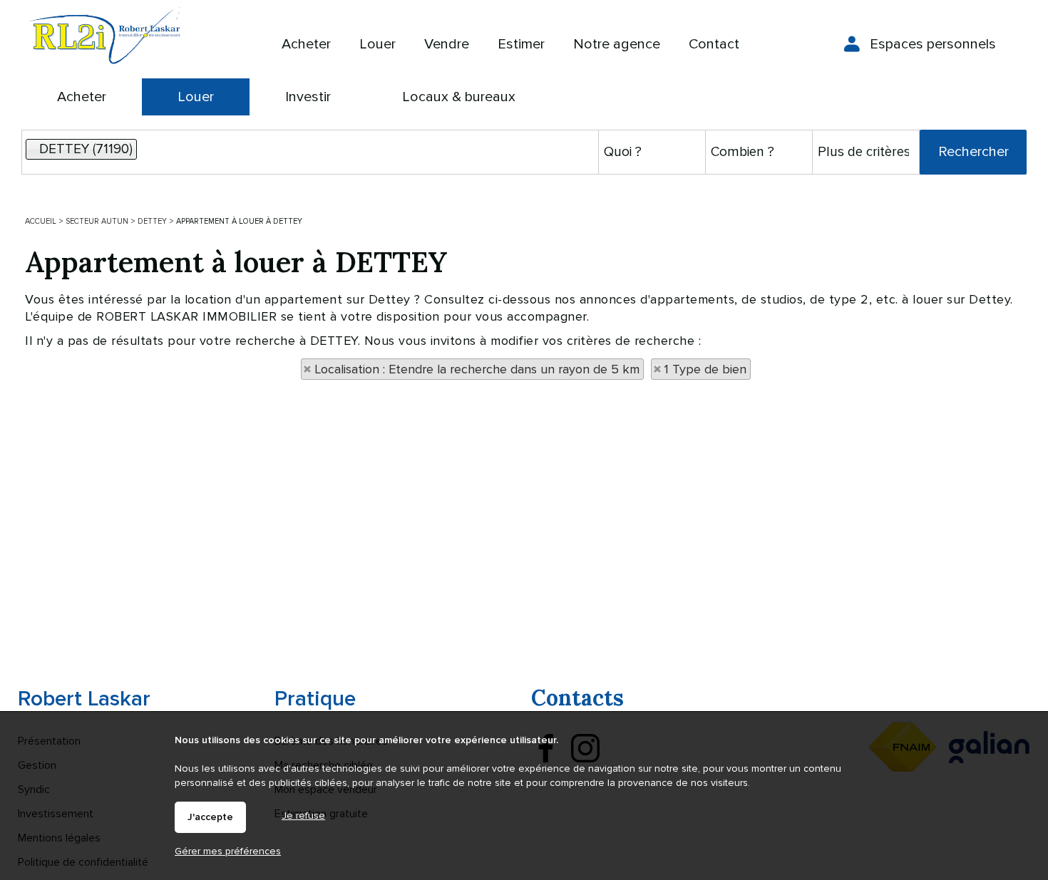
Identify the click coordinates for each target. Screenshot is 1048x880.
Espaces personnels (933, 44)
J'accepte (210, 817)
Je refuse (303, 815)
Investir (308, 96)
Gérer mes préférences (228, 851)
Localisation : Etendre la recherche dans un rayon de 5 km (476, 369)
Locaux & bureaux (458, 96)
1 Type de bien (705, 369)
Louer (196, 96)
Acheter (81, 96)
